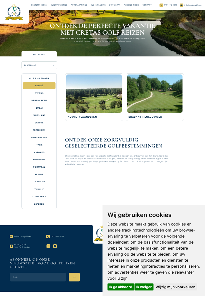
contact (147, 5)
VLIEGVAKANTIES (59, 5)
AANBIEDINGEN (131, 5)
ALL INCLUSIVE (98, 5)
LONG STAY (115, 5)
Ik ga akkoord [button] (120, 287)
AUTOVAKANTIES (79, 5)
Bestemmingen (39, 5)
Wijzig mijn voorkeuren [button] (176, 287)
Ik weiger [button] (144, 287)
